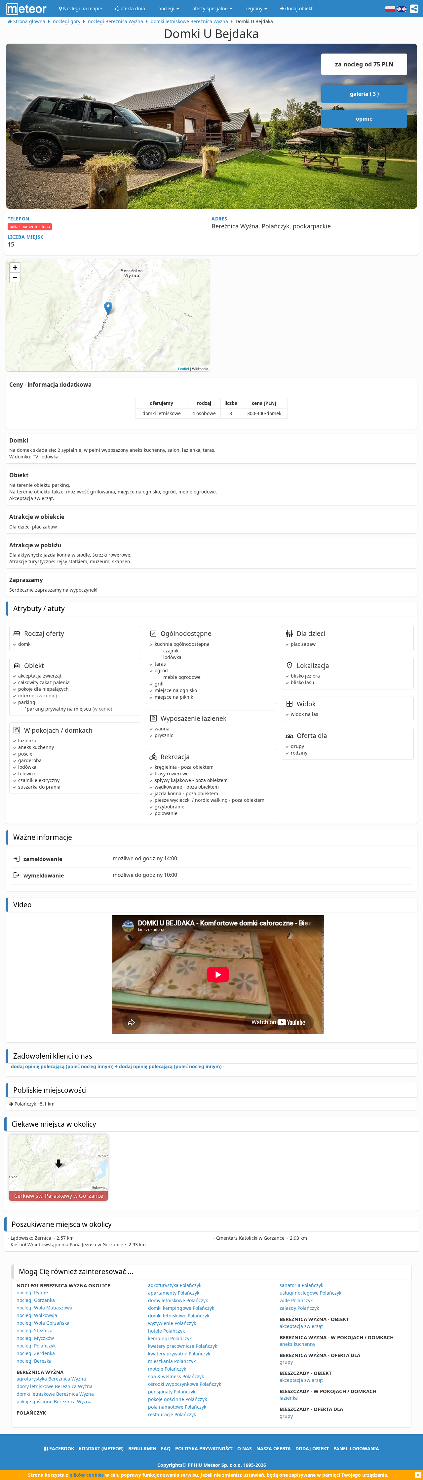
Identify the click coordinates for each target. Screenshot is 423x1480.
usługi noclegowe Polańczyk (310, 1293)
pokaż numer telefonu (30, 226)
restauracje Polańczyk (172, 1414)
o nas (244, 1448)
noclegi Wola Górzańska (43, 1323)
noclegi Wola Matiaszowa (44, 1308)
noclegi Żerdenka (36, 1353)
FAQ (166, 1448)
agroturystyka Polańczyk (174, 1285)
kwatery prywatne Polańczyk (179, 1353)
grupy (286, 1362)
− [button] (15, 277)
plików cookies (86, 1475)
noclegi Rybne (32, 1292)
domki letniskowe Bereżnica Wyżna (55, 1394)
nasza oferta (273, 1448)
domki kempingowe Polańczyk (181, 1308)
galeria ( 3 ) (364, 93)
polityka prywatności (204, 1448)
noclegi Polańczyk (36, 1346)
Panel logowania (356, 1448)
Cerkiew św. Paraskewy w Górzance (58, 1195)
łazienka (289, 1398)
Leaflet (183, 368)
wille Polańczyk (296, 1300)
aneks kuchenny (297, 1344)
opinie (364, 118)
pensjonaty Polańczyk (171, 1391)
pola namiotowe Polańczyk (177, 1407)
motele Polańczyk (167, 1369)
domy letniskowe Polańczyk (178, 1300)
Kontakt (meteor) (101, 1448)
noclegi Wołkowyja (37, 1315)
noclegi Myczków (35, 1338)
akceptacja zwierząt (301, 1326)
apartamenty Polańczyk (173, 1293)
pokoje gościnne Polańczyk (177, 1399)
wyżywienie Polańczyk (172, 1323)
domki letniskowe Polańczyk (178, 1315)
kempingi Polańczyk (170, 1338)
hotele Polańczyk (166, 1331)
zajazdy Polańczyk (299, 1308)
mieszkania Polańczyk (172, 1361)
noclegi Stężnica (35, 1330)
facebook (61, 1448)
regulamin (142, 1448)
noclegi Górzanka (36, 1300)
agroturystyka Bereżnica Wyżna (51, 1379)
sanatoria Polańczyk (301, 1285)
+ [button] (15, 267)
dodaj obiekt (312, 1448)
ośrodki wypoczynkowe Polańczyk (184, 1384)
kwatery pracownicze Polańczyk (182, 1346)
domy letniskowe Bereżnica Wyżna (55, 1386)
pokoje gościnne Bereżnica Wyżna (54, 1401)
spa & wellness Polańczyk (176, 1376)
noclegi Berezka (34, 1361)
